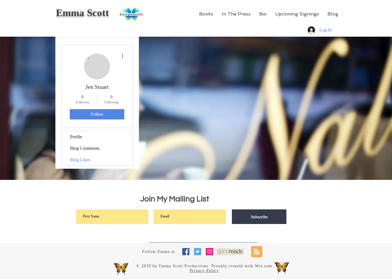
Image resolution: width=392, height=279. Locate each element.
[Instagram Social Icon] (209, 251)
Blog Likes (80, 159)
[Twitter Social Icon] (197, 251)
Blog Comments (85, 148)
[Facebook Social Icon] (185, 251)
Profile (76, 136)
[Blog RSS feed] (256, 252)
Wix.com (263, 266)
